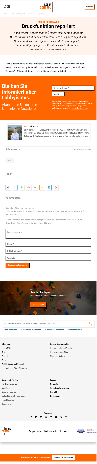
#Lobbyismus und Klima (54, 329)
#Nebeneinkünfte (75, 329)
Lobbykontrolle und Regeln (61, 348)
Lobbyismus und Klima (59, 352)
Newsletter (54, 384)
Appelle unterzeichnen (59, 388)
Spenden (89, 7)
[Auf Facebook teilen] (8, 187)
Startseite (5, 14)
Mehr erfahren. (38, 305)
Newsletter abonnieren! (63, 457)
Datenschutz (50, 431)
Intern (10, 160)
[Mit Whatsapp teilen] (21, 187)
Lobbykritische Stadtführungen (14, 368)
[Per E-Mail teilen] (35, 187)
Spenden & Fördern (10, 380)
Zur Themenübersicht (82, 150)
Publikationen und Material (13, 364)
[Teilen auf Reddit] (55, 187)
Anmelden (58, 94)
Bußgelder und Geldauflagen (13, 396)
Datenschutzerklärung (79, 108)
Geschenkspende (9, 392)
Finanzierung (7, 356)
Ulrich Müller (39, 50)
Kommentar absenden (16, 265)
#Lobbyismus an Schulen (31, 329)
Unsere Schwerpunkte (59, 344)
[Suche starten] (91, 323)
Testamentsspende (9, 404)
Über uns (6, 344)
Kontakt (53, 392)
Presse (53, 380)
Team (4, 352)
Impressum (55, 396)
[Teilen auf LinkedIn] (49, 187)
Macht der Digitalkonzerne (60, 356)
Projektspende (8, 400)
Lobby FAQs (6, 348)
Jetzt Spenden (7, 388)
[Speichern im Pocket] (28, 187)
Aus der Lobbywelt (18, 14)
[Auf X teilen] (15, 187)
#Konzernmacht (10, 329)
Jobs (4, 360)
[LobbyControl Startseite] (46, 6)
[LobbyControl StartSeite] (11, 431)
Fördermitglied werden (11, 384)
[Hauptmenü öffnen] (10, 6)
